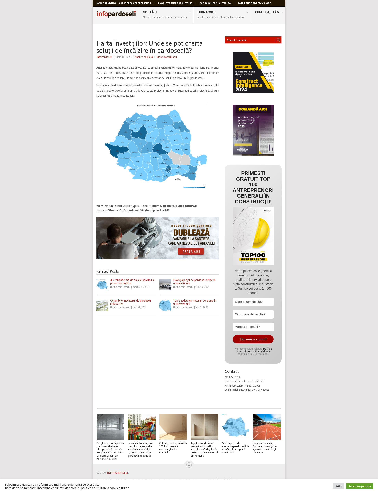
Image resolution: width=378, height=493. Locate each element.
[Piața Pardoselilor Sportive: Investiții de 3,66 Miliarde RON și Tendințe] (267, 427)
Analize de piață (144, 56)
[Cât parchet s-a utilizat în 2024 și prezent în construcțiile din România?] (173, 427)
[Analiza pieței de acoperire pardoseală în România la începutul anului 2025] (235, 427)
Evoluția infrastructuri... (176, 3)
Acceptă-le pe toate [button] (360, 486)
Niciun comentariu (167, 56)
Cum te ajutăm (267, 12)
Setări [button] (338, 486)
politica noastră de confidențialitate (254, 350)
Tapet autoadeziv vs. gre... (255, 3)
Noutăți (165, 14)
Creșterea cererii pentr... (136, 3)
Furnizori (221, 14)
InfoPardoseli (116, 15)
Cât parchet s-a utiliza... (216, 3)
